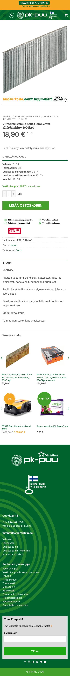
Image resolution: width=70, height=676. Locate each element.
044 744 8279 (15, 522)
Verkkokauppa (10, 568)
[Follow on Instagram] (29, 662)
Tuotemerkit (9, 583)
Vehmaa (6, 539)
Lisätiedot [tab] (8, 269)
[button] (4, 15)
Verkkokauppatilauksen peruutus (20, 572)
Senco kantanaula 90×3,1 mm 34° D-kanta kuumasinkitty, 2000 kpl (17, 377)
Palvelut (6, 575)
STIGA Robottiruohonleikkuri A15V (16, 427)
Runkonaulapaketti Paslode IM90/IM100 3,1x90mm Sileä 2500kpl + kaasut (52, 377)
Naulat (23, 119)
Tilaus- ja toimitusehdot (15, 594)
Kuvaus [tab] (6, 263)
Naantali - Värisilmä (13, 554)
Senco (19, 250)
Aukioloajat (8, 590)
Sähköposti (10, 632)
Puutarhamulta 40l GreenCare (52, 426)
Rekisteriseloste (11, 601)
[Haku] (11, 15)
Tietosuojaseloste (12, 597)
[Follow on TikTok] (33, 662)
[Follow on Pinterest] (37, 662)
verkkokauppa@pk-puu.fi (16, 525)
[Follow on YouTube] (45, 662)
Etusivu (7, 116)
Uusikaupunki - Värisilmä (16, 550)
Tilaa (35, 651)
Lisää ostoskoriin (25, 205)
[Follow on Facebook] (25, 662)
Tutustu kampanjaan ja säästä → (36, 6)
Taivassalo (8, 543)
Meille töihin (8, 586)
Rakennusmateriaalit (27, 116)
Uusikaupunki (10, 546)
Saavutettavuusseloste (15, 605)
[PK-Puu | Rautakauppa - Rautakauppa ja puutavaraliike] (37, 15)
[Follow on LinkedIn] (41, 662)
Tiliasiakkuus (9, 579)
